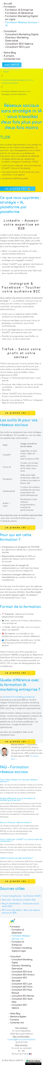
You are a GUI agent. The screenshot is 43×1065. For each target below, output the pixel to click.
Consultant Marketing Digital (21, 34)
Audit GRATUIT (11, 65)
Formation (10, 6)
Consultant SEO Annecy (23, 975)
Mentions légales (18, 1017)
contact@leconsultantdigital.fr (21, 1040)
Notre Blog (10, 52)
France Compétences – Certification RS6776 (21, 896)
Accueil (8, 3)
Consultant (10, 31)
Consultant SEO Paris (22, 987)
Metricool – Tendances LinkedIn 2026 (19, 900)
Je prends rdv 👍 (17, 189)
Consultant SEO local (22, 972)
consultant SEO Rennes (23, 996)
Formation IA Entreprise (19, 10)
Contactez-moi (12, 59)
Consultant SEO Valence (19, 44)
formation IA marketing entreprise (19, 697)
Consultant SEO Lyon (17, 47)
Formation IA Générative (19, 13)
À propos (9, 56)
